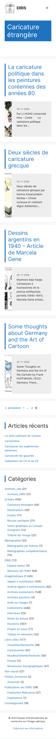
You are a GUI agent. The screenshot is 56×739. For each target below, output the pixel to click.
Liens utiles (12, 639)
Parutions (13, 623)
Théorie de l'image (18, 535)
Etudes (11, 515)
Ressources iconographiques (25, 666)
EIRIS (21, 8)
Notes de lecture (17, 618)
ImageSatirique (14, 576)
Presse (11, 660)
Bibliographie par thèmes (22, 545)
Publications (15, 697)
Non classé (12, 671)
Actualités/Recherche (20, 645)
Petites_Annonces (16, 676)
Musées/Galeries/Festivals (23, 655)
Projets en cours (17, 629)
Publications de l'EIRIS (18, 687)
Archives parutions (18, 597)
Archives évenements (20, 592)
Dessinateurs (15, 510)
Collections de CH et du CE (22, 461)
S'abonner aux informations (28, 728)
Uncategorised (14, 703)
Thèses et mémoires (20, 634)
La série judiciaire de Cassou (23, 435)
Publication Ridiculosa (21, 692)
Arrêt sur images (17, 602)
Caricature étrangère (20, 504)
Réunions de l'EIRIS (19, 570)
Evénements (15, 608)
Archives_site (13, 488)
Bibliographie (13, 540)
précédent (13, 408)
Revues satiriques (18, 520)
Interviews (13, 613)
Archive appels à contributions (26, 586)
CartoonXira (12, 441)
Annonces (13, 682)
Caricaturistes (16, 650)
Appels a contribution (20, 581)
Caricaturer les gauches (19, 455)
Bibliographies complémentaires (27, 551)
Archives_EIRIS (16, 494)
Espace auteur (16, 565)
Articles (9, 499)
